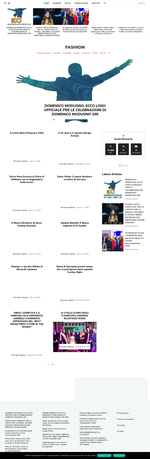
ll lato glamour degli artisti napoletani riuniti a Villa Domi (91, 428)
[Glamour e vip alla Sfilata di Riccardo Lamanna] (26, 288)
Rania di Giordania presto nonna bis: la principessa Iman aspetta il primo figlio (75, 269)
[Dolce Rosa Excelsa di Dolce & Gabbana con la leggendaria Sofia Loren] (26, 201)
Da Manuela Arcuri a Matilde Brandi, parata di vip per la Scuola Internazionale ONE (74, 29)
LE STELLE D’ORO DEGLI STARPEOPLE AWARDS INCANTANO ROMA (75, 315)
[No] (147, 455)
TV (109, 53)
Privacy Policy (123, 413)
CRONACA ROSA (44, 53)
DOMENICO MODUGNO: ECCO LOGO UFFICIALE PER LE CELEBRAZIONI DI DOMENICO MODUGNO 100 (19, 30)
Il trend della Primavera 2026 (26, 133)
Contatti (120, 431)
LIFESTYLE (86, 53)
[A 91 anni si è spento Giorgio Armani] (74, 154)
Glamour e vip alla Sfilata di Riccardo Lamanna (27, 268)
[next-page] (52, 364)
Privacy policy (119, 455)
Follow (123, 144)
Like (110, 144)
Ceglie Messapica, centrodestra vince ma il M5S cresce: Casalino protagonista (54, 444)
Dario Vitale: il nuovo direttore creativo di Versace (74, 178)
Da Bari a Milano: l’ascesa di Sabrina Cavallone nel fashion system (93, 414)
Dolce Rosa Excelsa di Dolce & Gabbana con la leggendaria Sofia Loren (26, 179)
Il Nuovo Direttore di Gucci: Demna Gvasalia (27, 224)
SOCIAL (103, 53)
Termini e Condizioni (125, 419)
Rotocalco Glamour (20, 161)
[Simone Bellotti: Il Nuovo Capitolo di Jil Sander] (74, 244)
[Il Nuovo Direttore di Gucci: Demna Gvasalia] (26, 244)
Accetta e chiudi (104, 455)
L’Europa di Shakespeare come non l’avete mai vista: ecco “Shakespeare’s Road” (93, 421)
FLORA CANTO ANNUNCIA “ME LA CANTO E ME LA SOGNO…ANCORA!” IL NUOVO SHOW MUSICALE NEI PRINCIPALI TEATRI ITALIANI (47, 31)
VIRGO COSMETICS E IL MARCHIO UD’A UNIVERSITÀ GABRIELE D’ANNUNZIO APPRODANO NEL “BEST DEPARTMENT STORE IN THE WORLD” (26, 319)
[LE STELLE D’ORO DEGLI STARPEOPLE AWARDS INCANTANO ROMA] (74, 337)
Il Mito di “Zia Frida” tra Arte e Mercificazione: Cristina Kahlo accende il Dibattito (131, 29)
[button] (9, 3)
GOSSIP (76, 53)
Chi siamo (121, 425)
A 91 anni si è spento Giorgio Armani (74, 134)
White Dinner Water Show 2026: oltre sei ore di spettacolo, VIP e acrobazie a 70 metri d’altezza (103, 30)
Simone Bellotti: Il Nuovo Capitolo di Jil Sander (75, 224)
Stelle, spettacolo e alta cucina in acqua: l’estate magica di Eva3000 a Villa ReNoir (55, 423)
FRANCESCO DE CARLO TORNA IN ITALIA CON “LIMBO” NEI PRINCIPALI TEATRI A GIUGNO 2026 (56, 436)
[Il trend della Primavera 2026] (26, 151)
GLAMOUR (66, 53)
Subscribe (136, 144)
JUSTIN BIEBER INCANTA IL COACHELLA (90, 433)
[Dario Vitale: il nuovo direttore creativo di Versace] (74, 198)
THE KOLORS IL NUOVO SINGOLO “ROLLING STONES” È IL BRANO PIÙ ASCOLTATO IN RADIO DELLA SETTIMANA (93, 441)
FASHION (56, 53)
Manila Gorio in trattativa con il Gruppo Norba (54, 430)
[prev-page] (48, 364)
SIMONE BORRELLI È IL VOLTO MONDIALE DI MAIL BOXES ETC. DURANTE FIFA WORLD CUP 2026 (55, 415)
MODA (95, 53)
